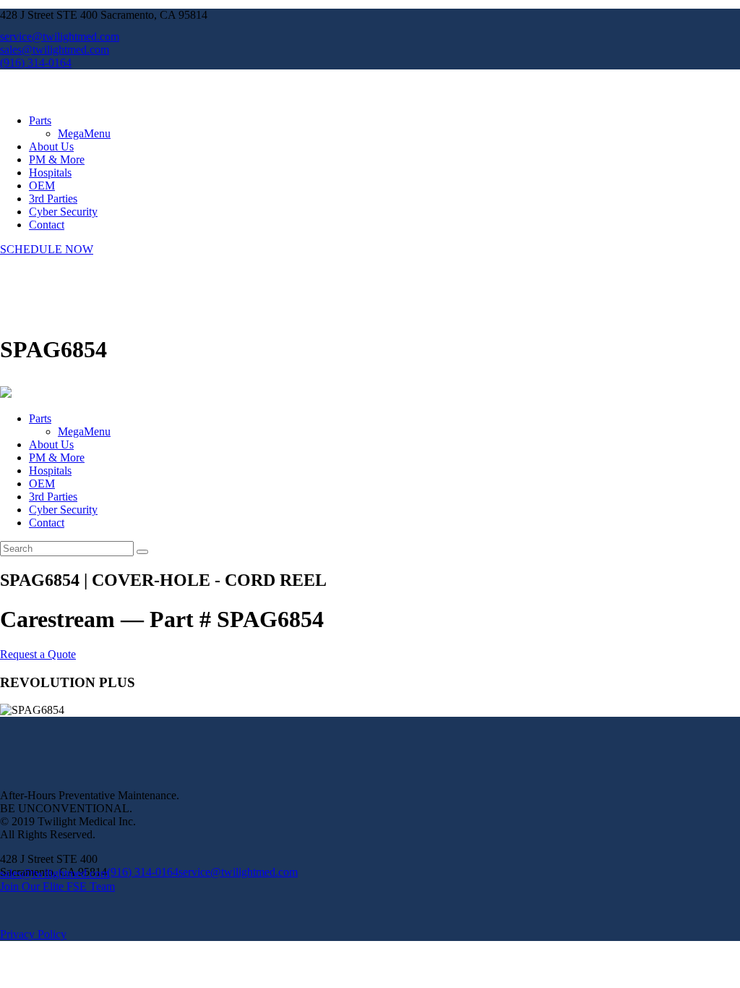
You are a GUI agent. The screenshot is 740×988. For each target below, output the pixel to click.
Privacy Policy (33, 934)
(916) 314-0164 (142, 872)
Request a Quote (38, 654)
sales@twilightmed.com (54, 873)
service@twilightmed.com (238, 872)
